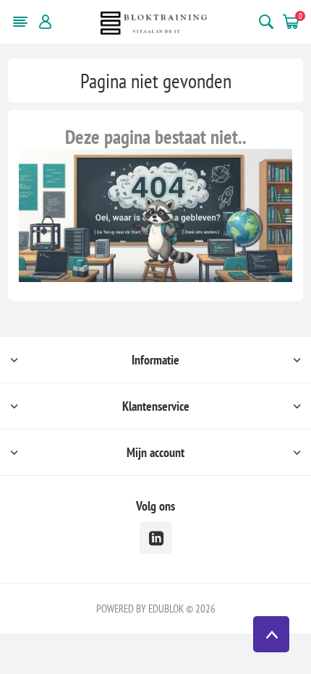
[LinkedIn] (156, 537)
